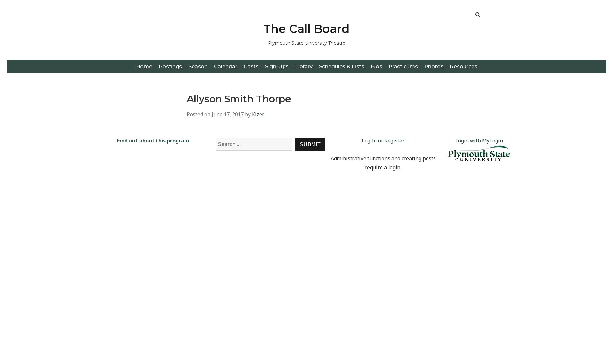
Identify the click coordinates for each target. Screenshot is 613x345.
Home (144, 67)
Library (304, 67)
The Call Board (306, 29)
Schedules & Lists (341, 67)
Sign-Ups (277, 67)
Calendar (225, 67)
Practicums (403, 67)
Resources (463, 67)
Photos (433, 67)
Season (198, 67)
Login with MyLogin (479, 140)
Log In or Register (383, 140)
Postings (170, 67)
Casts (251, 67)
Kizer (258, 114)
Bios (376, 67)
